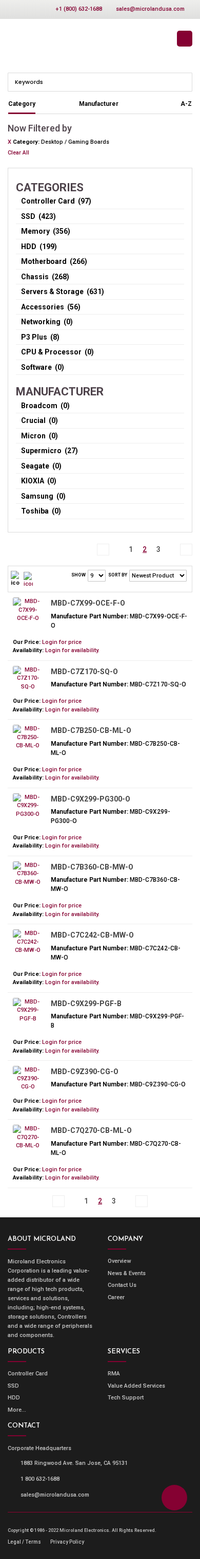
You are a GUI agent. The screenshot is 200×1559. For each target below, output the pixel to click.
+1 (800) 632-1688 (78, 9)
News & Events (127, 1273)
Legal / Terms (24, 1542)
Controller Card (28, 1373)
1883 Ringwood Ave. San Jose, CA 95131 (74, 1463)
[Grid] (28, 579)
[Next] (172, 544)
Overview (119, 1261)
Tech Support (126, 1397)
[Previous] (117, 544)
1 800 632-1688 (40, 1479)
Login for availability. (72, 650)
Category (21, 103)
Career (116, 1297)
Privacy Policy (67, 1542)
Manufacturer (98, 103)
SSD (13, 1386)
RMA (114, 1373)
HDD (14, 1397)
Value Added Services (136, 1386)
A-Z (186, 103)
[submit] (183, 81)
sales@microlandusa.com (150, 9)
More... (17, 1410)
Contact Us (122, 1285)
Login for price (62, 642)
